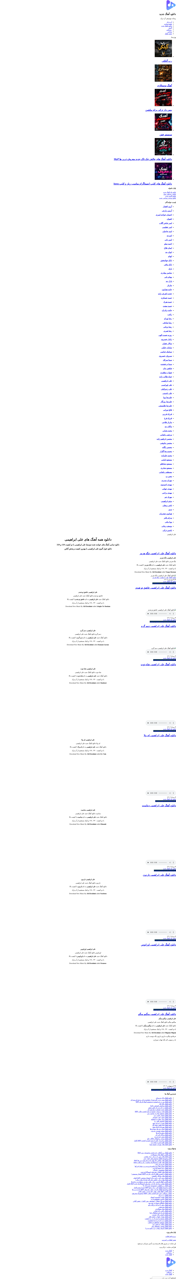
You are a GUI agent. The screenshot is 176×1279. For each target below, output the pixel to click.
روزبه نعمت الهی (165, 335)
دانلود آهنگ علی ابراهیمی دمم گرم (158, 626)
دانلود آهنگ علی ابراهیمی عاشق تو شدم (155, 587)
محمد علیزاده (166, 456)
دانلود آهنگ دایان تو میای (164, 1098)
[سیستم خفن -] (163, 130)
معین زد (169, 476)
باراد (170, 269)
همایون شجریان (165, 514)
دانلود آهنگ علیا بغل (165, 1104)
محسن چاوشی (166, 443)
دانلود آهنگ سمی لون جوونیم (162, 1117)
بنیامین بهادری (166, 273)
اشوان (169, 219)
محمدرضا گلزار (166, 451)
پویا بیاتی (168, 522)
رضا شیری (167, 331)
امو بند (169, 235)
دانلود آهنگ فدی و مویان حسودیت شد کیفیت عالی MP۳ (153, 1111)
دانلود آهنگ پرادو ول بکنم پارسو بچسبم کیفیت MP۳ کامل (153, 1140)
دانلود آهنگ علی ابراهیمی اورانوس (158, 944)
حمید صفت (167, 306)
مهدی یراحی (167, 493)
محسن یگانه (167, 447)
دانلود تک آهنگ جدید (169, 581)
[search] (151, 1278)
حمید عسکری (166, 298)
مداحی (169, 32)
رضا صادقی (167, 323)
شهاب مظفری (166, 373)
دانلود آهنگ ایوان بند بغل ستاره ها (161, 1129)
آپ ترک (169, 22)
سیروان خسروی (165, 356)
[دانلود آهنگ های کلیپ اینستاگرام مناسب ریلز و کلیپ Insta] (163, 179)
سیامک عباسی (166, 352)
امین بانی (168, 240)
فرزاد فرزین (167, 414)
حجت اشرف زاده (165, 294)
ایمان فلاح (168, 248)
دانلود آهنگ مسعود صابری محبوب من (159, 1113)
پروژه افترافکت (170, 1236)
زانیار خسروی (166, 339)
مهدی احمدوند (166, 485)
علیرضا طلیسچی (165, 406)
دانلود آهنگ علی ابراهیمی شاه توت (158, 664)
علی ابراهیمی (166, 381)
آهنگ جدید (168, 1254)
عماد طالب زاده (165, 377)
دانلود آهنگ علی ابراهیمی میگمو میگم (157, 1014)
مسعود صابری (166, 468)
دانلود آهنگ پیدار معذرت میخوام (161, 1119)
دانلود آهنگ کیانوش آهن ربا (163, 1121)
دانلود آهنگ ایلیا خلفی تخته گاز (162, 1125)
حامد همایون (167, 289)
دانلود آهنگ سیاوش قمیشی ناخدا (161, 1106)
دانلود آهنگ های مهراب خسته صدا (161, 1144)
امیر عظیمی (167, 227)
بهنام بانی (168, 277)
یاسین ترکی (167, 530)
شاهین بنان (167, 368)
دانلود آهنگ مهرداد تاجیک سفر (162, 1127)
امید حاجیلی (167, 231)
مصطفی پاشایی (165, 472)
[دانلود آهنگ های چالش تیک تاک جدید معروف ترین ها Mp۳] (163, 155)
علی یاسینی (167, 393)
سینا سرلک (167, 360)
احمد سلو (168, 244)
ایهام (170, 256)
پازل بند (169, 281)
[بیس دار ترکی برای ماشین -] (163, 105)
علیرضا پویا (167, 397)
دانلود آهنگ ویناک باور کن (163, 1135)
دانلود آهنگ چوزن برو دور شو (162, 1123)
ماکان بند (168, 426)
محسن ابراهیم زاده (164, 439)
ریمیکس (169, 30)
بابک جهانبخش (166, 260)
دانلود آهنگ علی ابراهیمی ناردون (159, 875)
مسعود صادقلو (166, 464)
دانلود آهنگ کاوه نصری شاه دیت (161, 1142)
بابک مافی (168, 265)
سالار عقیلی (167, 343)
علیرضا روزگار (166, 402)
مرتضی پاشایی (166, 435)
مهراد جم (168, 497)
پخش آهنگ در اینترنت (169, 1240)
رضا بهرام (168, 318)
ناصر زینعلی (167, 505)
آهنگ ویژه (168, 1251)
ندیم (170, 509)
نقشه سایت (168, 24)
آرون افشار (167, 206)
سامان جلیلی (166, 348)
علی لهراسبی (166, 385)
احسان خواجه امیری (164, 215)
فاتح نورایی (167, 410)
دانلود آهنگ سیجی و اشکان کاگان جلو (159, 1139)
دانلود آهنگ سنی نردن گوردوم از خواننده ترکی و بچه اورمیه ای (151, 1100)
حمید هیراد (167, 302)
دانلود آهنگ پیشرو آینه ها (164, 1133)
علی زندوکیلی (166, 389)
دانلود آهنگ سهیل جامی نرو (163, 1115)
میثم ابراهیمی (166, 501)
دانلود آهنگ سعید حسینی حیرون (161, 1131)
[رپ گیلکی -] (163, 56)
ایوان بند (168, 252)
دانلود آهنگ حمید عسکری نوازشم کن (159, 1109)
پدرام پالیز (168, 518)
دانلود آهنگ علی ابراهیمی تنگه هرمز (158, 553)
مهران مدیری (166, 480)
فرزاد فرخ (168, 418)
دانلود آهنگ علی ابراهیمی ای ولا (160, 735)
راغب (170, 314)
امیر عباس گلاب (165, 223)
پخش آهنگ (168, 34)
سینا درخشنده (166, 364)
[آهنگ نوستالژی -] (163, 81)
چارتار (169, 285)
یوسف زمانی (167, 526)
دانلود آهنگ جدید (166, 26)
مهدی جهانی (167, 489)
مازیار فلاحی (167, 422)
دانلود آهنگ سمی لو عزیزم (163, 1137)
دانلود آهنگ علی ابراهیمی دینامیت (159, 805)
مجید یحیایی (167, 431)
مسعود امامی (166, 460)
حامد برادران (167, 310)
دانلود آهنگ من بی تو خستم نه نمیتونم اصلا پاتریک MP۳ (154, 1102)
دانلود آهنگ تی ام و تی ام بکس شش (160, 1108)
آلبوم (170, 28)
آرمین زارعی (167, 211)
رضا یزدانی (167, 327)
